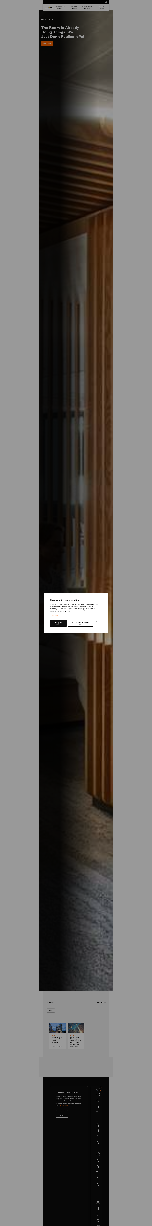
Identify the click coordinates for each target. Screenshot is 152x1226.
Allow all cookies (58, 623)
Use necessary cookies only (81, 623)
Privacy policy (54, 615)
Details (98, 622)
